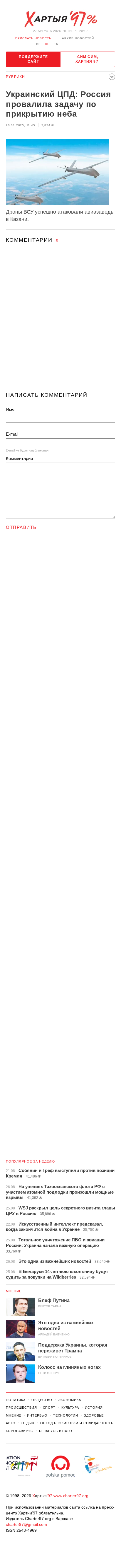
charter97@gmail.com (26, 1524)
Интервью (37, 1415)
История (94, 1407)
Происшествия (21, 1407)
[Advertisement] (60, 323)
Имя (10, 409)
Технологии (65, 1415)
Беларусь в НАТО (55, 1431)
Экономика (69, 1400)
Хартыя (60, 19)
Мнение (14, 1291)
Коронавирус (19, 1431)
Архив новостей (78, 38)
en (56, 44)
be (38, 44)
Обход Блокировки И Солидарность (76, 1423)
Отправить (21, 527)
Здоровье (94, 1415)
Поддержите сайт (33, 59)
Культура (70, 1407)
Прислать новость (33, 38)
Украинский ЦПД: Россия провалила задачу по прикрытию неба (58, 104)
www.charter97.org (70, 1495)
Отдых (27, 1423)
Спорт (49, 1407)
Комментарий (19, 458)
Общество (41, 1400)
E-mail (12, 434)
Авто (11, 1423)
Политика (16, 1400)
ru (47, 44)
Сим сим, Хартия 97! (87, 59)
